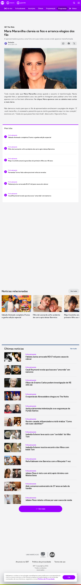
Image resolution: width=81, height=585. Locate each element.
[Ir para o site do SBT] (52, 554)
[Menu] (78, 3)
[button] (16, 309)
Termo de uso (59, 562)
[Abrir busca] (74, 3)
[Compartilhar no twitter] (74, 43)
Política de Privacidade (46, 579)
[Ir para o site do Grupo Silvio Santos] (37, 554)
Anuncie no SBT (22, 562)
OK (69, 577)
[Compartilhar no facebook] (68, 43)
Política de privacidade (41, 562)
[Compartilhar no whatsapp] (63, 43)
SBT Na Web (9, 27)
